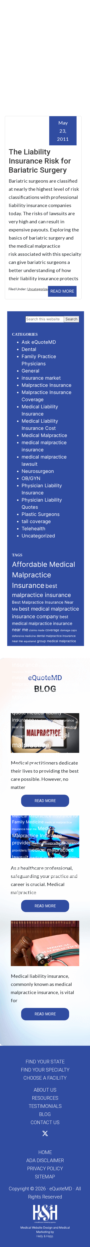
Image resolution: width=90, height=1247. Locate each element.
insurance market (41, 378)
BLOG (45, 1114)
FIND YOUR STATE (45, 1062)
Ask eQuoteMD (39, 342)
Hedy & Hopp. (45, 1236)
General (30, 371)
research (37, 876)
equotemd (30, 641)
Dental (29, 349)
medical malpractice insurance (41, 745)
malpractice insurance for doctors (45, 690)
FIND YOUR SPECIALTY (45, 1070)
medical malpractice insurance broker (40, 765)
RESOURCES (45, 1098)
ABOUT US (45, 1090)
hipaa (31, 649)
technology (56, 876)
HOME (45, 1152)
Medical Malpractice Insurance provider (37, 836)
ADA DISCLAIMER (45, 1160)
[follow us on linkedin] (50, 1134)
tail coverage (36, 521)
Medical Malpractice (44, 435)
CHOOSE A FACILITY (45, 1078)
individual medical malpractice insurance (38, 656)
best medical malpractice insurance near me (42, 623)
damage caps (68, 630)
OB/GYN (31, 478)
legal (28, 671)
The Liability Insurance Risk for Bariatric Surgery (40, 161)
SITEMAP (45, 1177)
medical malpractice (45, 726)
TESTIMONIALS (45, 1106)
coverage (52, 630)
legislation (40, 671)
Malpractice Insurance (47, 385)
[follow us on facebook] (39, 1134)
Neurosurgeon (38, 471)
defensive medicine (24, 636)
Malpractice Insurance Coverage (45, 684)
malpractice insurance (35, 677)
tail (46, 876)
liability (53, 671)
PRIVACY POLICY (45, 1168)
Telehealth (33, 528)
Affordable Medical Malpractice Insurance (43, 575)
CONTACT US (45, 1122)
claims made (36, 630)
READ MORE (62, 291)
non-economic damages (44, 863)
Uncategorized (38, 289)
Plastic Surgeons (41, 514)
